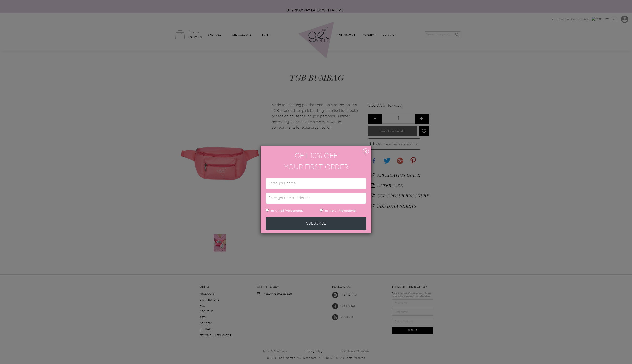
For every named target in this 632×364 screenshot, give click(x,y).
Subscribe (316, 224)
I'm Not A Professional (340, 210)
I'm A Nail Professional (286, 210)
